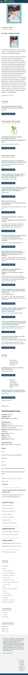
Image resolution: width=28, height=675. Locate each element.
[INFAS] (5, 481)
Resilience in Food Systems (8, 573)
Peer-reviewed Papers (8, 595)
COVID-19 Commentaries (8, 579)
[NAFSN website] (4, 484)
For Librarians (5, 616)
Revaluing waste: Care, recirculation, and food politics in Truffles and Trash (13, 390)
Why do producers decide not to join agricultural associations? (13, 338)
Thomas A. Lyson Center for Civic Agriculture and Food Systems (12, 642)
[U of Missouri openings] (8, 552)
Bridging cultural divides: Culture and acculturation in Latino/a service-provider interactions (13, 309)
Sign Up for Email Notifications (9, 523)
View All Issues (5, 400)
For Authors (4, 614)
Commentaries (6, 593)
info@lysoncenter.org (16, 543)
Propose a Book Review (8, 508)
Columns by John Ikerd (8, 570)
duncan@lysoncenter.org (15, 546)
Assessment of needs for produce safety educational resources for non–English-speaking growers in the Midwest (13, 253)
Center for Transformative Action (15, 644)
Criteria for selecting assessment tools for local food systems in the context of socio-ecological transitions (13, 323)
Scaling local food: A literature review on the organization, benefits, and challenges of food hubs (13, 175)
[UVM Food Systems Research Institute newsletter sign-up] (12, 478)
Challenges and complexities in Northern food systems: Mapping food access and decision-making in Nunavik (13, 88)
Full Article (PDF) (9, 113)
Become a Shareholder (7, 517)
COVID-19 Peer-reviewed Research (11, 582)
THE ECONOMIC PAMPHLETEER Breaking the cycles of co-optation (12, 107)
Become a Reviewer (7, 514)
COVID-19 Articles (6, 577)
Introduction (5, 597)
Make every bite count (13, 202)
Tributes (5, 591)
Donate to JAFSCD (6, 520)
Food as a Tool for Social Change (9, 588)
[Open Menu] (1, 1)
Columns (4, 568)
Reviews (4, 586)
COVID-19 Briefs (6, 584)
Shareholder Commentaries (8, 600)
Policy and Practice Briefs (8, 602)
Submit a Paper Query (7, 505)
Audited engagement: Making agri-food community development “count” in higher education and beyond (13, 189)
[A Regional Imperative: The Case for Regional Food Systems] (14, 496)
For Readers (5, 612)
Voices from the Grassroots (8, 575)
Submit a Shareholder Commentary (10, 531)
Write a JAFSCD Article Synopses (10, 534)
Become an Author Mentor (8, 511)
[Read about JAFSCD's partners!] (7, 653)
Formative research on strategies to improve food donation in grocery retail (13, 161)
